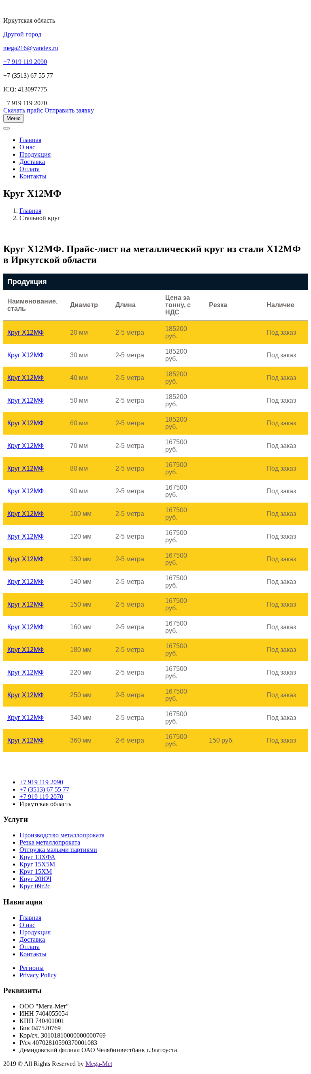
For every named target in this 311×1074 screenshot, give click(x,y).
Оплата (29, 169)
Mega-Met (98, 1063)
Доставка (32, 161)
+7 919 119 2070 (41, 796)
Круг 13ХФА (37, 856)
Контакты (33, 176)
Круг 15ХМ (35, 871)
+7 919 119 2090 (41, 782)
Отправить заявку (69, 110)
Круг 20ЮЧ (35, 878)
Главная (30, 210)
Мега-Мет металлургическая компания (46, 133)
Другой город (22, 34)
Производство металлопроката (61, 835)
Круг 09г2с (34, 886)
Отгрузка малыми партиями (58, 849)
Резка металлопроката (49, 842)
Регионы (31, 967)
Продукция (35, 154)
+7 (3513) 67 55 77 (44, 789)
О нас (27, 147)
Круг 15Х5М (37, 864)
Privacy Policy (38, 975)
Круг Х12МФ (25, 332)
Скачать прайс (23, 110)
